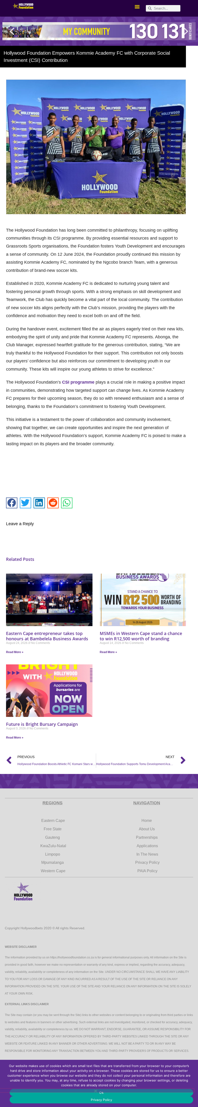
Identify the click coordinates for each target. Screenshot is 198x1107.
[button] (137, 6)
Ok (101, 1092)
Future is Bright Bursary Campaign (42, 724)
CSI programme (78, 382)
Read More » (14, 652)
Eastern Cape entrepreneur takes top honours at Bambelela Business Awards (47, 636)
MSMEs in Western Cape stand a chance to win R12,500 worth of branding (141, 636)
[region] (99, 31)
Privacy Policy (101, 1100)
